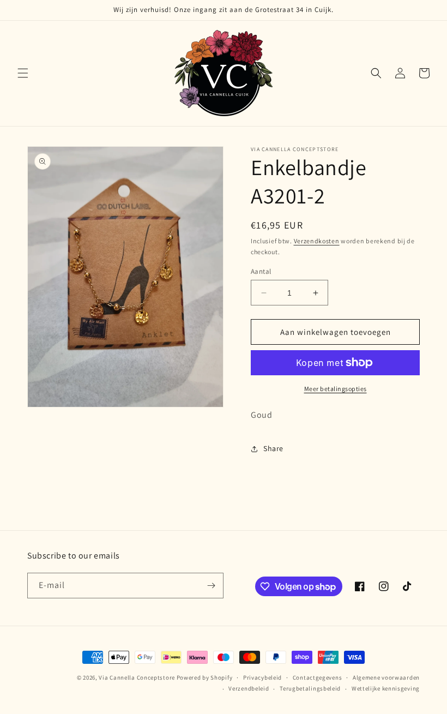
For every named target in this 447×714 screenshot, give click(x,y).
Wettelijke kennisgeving (386, 688)
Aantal (261, 271)
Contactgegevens (317, 677)
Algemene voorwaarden (386, 677)
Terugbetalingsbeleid (310, 688)
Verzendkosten (317, 241)
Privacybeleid (262, 677)
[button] (23, 73)
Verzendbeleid (248, 688)
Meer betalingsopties (335, 389)
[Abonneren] (211, 585)
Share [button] (273, 448)
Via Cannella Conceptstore (137, 677)
